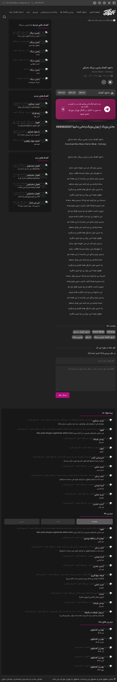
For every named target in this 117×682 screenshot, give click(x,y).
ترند (28, 12)
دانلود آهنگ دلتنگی (81, 332)
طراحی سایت (36, 679)
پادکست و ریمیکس (49, 12)
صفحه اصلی (95, 12)
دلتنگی (70, 139)
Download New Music (75, 144)
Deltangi (102, 144)
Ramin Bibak (91, 144)
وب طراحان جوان (8, 679)
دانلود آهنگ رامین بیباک (104, 337)
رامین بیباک (83, 139)
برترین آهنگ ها (66, 12)
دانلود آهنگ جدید (95, 139)
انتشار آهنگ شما (16, 12)
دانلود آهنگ (81, 12)
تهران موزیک (65, 679)
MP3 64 (82, 93)
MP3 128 (72, 93)
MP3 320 (61, 93)
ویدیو (35, 12)
